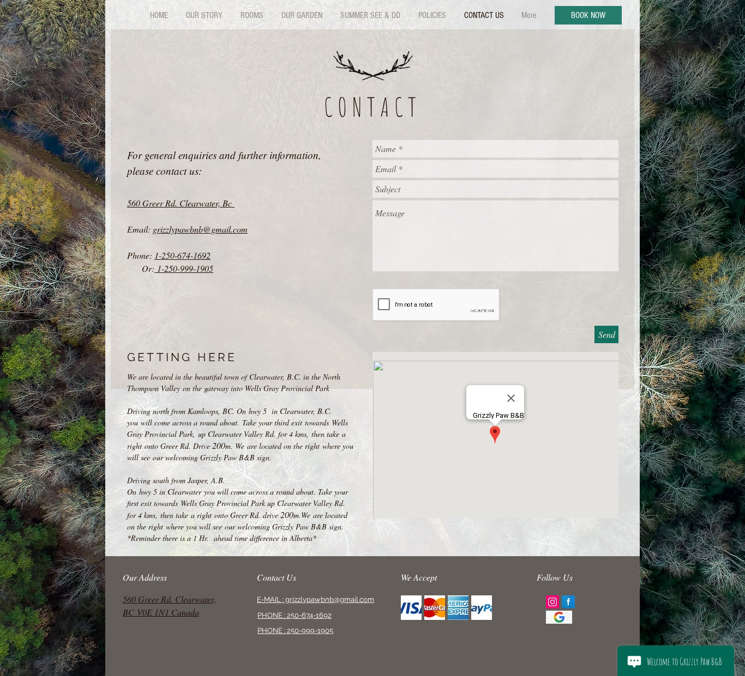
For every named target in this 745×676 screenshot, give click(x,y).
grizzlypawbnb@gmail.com (200, 229)
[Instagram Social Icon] (552, 601)
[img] (411, 607)
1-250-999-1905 (183, 268)
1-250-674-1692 (182, 255)
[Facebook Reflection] (568, 601)
